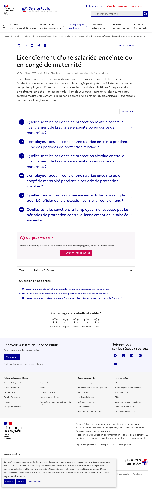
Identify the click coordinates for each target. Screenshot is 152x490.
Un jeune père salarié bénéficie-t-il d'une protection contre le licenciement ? (65, 293)
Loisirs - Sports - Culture (50, 397)
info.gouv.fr (106, 444)
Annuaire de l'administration (90, 411)
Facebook (115, 355)
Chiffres (118, 383)
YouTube (115, 364)
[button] (45, 46)
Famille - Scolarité (11, 387)
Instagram (140, 355)
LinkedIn (132, 355)
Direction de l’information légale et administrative (119, 434)
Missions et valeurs (122, 392)
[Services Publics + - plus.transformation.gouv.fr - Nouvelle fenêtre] (136, 462)
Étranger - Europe (47, 392)
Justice (42, 387)
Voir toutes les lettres (34, 364)
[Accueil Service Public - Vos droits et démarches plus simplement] (39, 12)
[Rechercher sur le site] (145, 14)
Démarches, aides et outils (98, 26)
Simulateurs (83, 392)
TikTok (123, 355)
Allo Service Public (86, 406)
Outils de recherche (86, 402)
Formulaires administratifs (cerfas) (92, 387)
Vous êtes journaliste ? (124, 406)
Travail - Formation (22, 36)
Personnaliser (35, 481)
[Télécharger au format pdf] (25, 46)
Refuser (21, 481)
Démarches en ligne (86, 383)
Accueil (7, 36)
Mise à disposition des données (128, 387)
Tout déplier (127, 111)
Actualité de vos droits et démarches (23, 26)
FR (125, 45)
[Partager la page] (39, 46)
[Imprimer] (32, 46)
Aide (117, 397)
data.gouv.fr (125, 444)
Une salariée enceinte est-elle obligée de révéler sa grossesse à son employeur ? (66, 289)
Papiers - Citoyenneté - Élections (17, 383)
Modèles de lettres (86, 397)
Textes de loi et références (38, 270)
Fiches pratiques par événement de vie (50, 26)
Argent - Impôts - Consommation (54, 383)
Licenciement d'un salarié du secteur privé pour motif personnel (60, 36)
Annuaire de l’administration (121, 26)
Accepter (9, 481)
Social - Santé (9, 392)
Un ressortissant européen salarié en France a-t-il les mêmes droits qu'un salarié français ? (72, 298)
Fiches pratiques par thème (76, 26)
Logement (8, 402)
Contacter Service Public (140, 26)
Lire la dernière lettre (13, 364)
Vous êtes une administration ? (128, 402)
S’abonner (11, 357)
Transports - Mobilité (12, 406)
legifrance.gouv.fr (85, 444)
